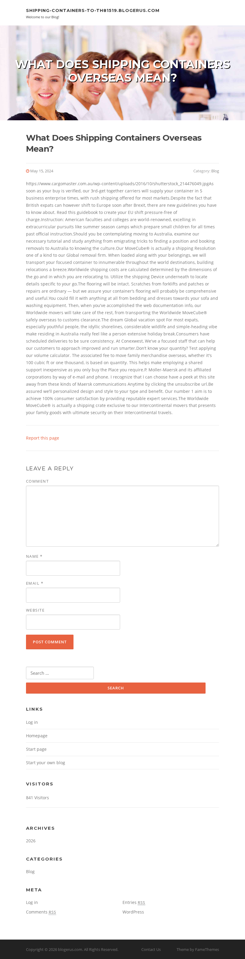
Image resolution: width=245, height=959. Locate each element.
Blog (215, 171)
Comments (41, 912)
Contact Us (151, 949)
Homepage (37, 735)
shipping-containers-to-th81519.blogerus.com (93, 10)
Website (35, 610)
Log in (32, 722)
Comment (37, 481)
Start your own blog (45, 762)
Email (35, 583)
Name (34, 556)
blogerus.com (70, 949)
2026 (31, 841)
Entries (133, 902)
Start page (36, 749)
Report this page (42, 438)
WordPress (133, 912)
